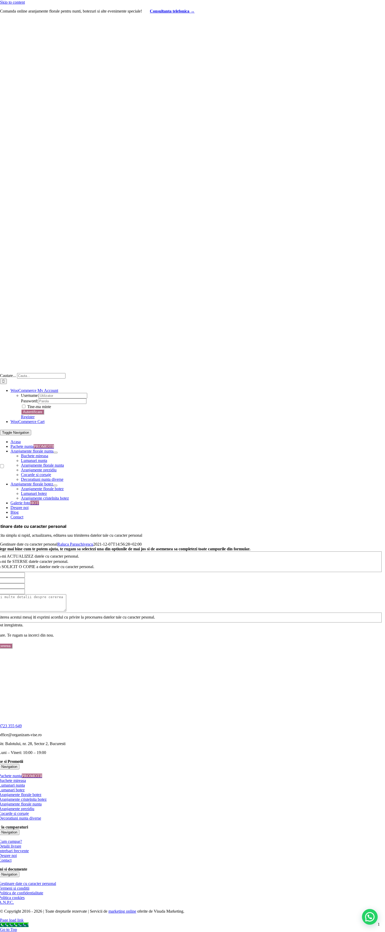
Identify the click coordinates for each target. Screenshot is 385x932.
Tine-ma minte (38, 406)
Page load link (12, 920)
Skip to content (12, 2)
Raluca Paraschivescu (75, 544)
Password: (29, 401)
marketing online (122, 911)
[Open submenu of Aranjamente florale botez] (55, 485)
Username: (30, 395)
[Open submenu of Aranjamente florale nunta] (55, 452)
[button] (370, 917)
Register (28, 417)
